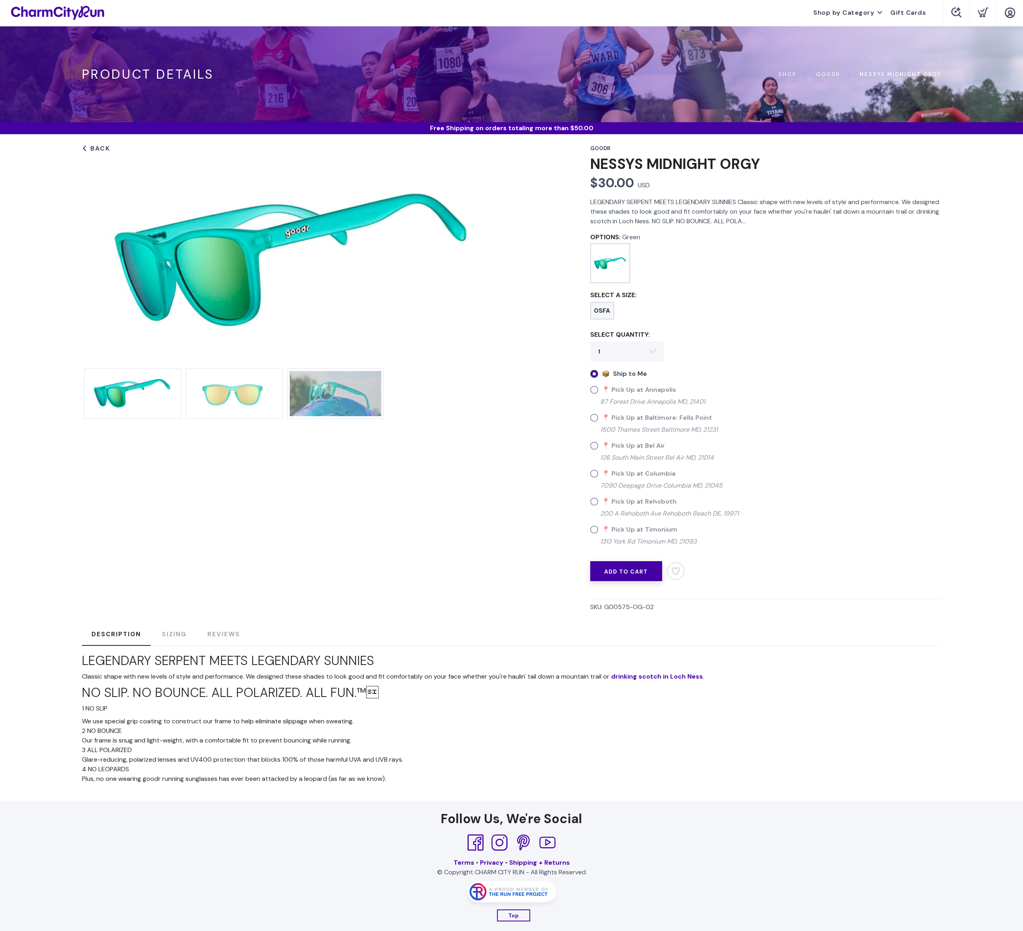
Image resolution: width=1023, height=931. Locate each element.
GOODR (828, 74)
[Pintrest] (523, 843)
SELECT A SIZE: (613, 295)
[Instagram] (500, 843)
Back (99, 148)
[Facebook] (476, 843)
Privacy (492, 862)
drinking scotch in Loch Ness (657, 676)
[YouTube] (547, 843)
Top (513, 915)
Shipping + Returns (539, 862)
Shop (787, 74)
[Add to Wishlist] (676, 571)
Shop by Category (843, 12)
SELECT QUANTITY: (620, 334)
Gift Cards (908, 12)
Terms (464, 862)
